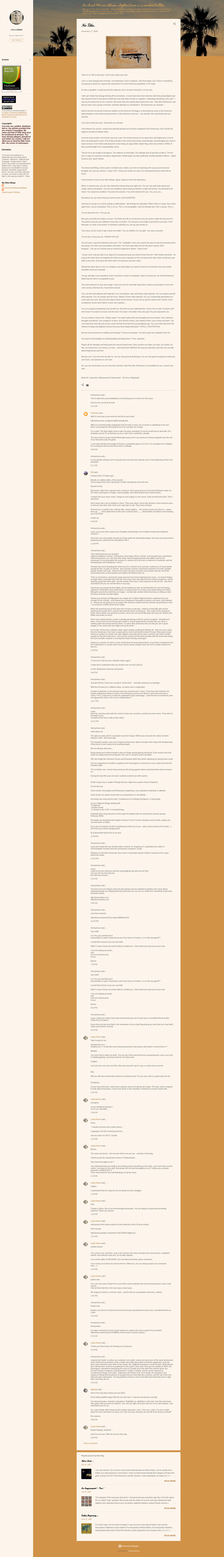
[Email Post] (87, 386)
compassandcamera (134, 1551)
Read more (170, 1481)
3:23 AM (94, 1383)
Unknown (95, 413)
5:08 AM (94, 450)
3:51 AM (94, 1336)
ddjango (94, 1389)
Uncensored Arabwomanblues (14, 188)
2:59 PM (94, 1438)
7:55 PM (94, 964)
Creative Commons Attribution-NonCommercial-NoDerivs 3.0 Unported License (14, 115)
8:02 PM (94, 1008)
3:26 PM (94, 650)
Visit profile (16, 40)
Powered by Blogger (130, 1546)
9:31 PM (94, 1030)
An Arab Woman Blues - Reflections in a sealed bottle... (124, 6)
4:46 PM (94, 673)
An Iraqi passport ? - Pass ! (92, 1488)
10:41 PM (94, 721)
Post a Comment (90, 1443)
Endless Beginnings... (90, 1515)
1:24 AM (94, 1236)
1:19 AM (94, 1194)
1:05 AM (94, 1092)
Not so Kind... (87, 1461)
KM (92, 472)
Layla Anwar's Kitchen (11, 192)
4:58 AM (94, 1420)
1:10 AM (94, 1139)
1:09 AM (94, 1113)
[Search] (179, 6)
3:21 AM (94, 406)
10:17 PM (94, 701)
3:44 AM (94, 1316)
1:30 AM (94, 1269)
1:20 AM (94, 1214)
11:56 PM (94, 836)
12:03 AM (94, 859)
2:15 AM (94, 879)
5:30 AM (94, 903)
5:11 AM (94, 465)
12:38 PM (94, 544)
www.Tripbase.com (12, 90)
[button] (174, 24)
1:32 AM (94, 1296)
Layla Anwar (96, 1037)
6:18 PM (94, 1350)
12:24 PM (94, 921)
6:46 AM (94, 521)
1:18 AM (94, 1176)
